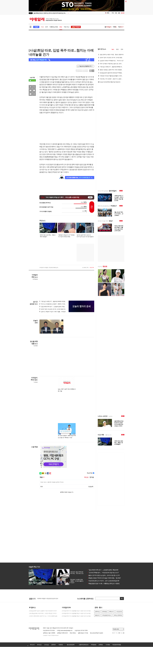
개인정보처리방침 (116, 644)
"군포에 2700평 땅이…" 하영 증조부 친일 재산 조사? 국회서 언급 (106, 572)
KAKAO (30, 94)
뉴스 (113, 49)
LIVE (31, 13)
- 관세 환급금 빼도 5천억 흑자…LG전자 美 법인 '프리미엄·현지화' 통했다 (44, 613)
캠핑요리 (97, 615)
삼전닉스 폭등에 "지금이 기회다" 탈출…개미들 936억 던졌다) (55, 311)
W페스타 (111, 611)
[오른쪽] (62, 320)
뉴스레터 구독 (85, 267)
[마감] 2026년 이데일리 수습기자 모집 (46, 598)
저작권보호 (93, 644)
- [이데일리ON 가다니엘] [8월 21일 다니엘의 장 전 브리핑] (75, 611)
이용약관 (60, 644)
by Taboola (35, 279)
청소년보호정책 (70, 644)
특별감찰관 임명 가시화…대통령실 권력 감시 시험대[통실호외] (106, 583)
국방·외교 (66, 27)
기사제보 (108, 644)
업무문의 (53, 644)
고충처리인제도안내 (83, 644)
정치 (46, 27)
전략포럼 (104, 611)
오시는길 (46, 644)
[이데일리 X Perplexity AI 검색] (61, 59)
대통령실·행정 (53, 27)
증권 (117, 49)
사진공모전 (119, 611)
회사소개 (32, 644)
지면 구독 (92, 267)
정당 (60, 27)
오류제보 (100, 644)
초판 (119, 13)
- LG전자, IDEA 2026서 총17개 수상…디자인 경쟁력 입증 (43, 616)
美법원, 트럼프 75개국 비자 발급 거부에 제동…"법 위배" (104, 578)
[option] (62, 13)
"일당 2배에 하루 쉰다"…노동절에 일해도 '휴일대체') (53, 306)
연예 (122, 49)
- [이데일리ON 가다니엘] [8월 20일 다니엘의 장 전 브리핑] (75, 613)
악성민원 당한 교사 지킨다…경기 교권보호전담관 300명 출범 (105, 581)
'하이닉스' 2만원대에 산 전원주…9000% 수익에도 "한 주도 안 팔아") (57, 304)
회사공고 (39, 644)
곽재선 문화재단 (118, 615)
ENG (108, 13)
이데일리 (46, 19)
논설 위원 (32, 77)
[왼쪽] (61, 320)
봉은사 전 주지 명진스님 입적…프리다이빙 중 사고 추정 (104, 575)
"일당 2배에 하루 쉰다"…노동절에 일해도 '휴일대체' (102, 570)
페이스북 (30, 87)
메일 (30, 90)
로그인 (122, 13)
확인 (122, 598)
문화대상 (97, 611)
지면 (116, 13)
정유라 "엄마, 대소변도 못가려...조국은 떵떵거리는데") (53, 309)
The (120, 27)
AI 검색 (36, 27)
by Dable (36, 345)
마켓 (115, 27)
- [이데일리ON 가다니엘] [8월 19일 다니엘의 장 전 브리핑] (75, 616)
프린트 (34, 90)
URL (34, 94)
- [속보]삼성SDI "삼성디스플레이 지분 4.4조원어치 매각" (43, 611)
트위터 (34, 87)
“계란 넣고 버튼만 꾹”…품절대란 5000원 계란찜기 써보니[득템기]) (56, 301)
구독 (113, 13)
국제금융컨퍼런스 (106, 615)
